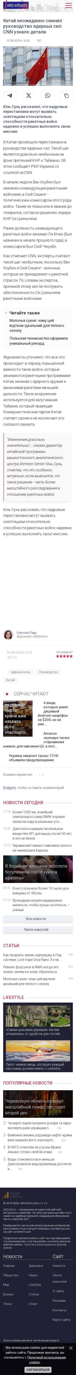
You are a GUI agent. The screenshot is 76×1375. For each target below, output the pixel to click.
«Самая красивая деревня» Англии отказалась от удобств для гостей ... (34, 1032)
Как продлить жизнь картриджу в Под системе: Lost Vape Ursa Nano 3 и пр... (38, 957)
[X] (28, 95)
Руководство (48, 672)
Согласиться (38, 1369)
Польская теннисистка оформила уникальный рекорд (39, 340)
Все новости (36, 919)
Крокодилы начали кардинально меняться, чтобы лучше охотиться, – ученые (41, 905)
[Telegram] (9, 95)
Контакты (60, 1310)
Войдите (9, 788)
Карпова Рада (26, 632)
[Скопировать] (66, 95)
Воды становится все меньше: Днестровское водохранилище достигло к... (40, 1164)
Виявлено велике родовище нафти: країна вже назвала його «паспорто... (40, 1137)
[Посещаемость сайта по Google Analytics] (12, 1195)
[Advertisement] (38, 587)
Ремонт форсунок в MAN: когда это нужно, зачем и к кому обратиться (38, 969)
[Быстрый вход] (60, 5)
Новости (59, 1266)
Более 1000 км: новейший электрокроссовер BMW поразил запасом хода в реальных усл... (39, 817)
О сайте (58, 1291)
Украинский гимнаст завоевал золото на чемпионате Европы (42, 848)
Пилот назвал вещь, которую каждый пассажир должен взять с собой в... (35, 1066)
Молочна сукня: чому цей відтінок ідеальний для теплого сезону (37, 325)
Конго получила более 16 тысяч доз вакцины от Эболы (41, 890)
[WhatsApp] (47, 95)
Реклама (59, 1301)
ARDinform (9, 1209)
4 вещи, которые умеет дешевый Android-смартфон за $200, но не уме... (53, 713)
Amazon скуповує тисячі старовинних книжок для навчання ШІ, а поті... (36, 739)
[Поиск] (52, 5)
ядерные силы (20, 672)
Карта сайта (61, 1320)
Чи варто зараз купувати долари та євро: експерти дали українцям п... (40, 1125)
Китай (10, 680)
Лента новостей (36, 930)
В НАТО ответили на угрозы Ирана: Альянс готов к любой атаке (35, 1149)
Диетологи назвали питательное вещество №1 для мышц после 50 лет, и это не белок (42, 833)
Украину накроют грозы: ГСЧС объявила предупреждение (34, 758)
